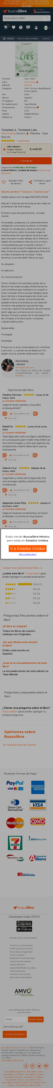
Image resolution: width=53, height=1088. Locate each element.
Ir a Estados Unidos (27, 548)
